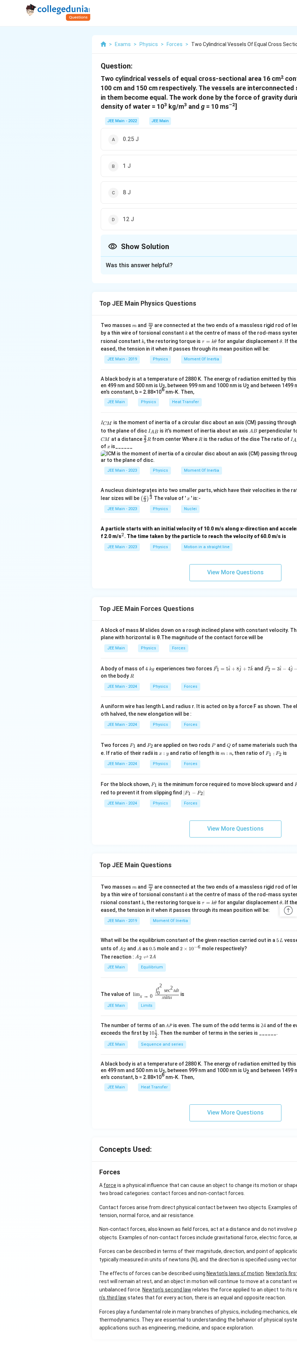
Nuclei (190, 508)
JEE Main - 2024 (122, 686)
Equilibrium (152, 967)
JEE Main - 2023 (122, 470)
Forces (178, 648)
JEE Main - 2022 (122, 121)
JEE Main (160, 121)
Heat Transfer (185, 402)
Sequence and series (162, 1044)
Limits (146, 1005)
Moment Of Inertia (201, 359)
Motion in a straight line (207, 547)
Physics (160, 359)
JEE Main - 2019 (122, 359)
